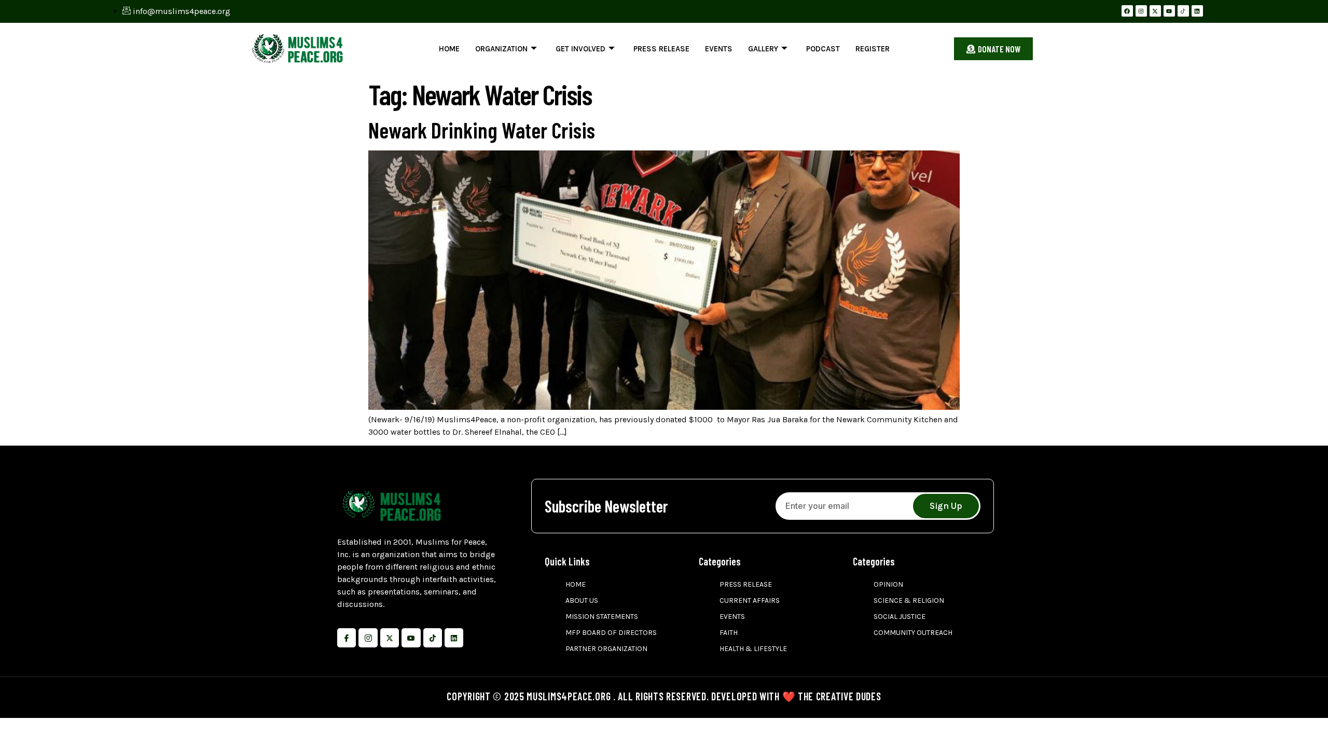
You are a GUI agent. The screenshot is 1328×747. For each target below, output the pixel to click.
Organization (501, 48)
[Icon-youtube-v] (411, 637)
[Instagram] (1141, 11)
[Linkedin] (1197, 11)
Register (872, 48)
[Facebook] (1127, 11)
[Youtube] (1169, 11)
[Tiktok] (432, 637)
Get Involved (580, 48)
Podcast (823, 48)
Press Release (661, 48)
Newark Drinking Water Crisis (481, 130)
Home (449, 48)
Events (718, 48)
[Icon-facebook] (346, 637)
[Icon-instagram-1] (367, 637)
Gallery (763, 48)
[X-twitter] (1155, 11)
